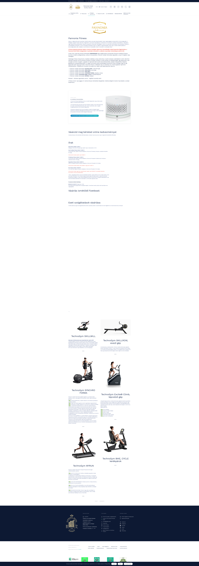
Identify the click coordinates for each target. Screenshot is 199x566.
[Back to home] (71, 7)
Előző (96, 501)
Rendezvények (118, 13)
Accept (114, 563)
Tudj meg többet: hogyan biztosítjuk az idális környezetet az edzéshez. (84, 115)
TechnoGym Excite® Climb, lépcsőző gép (115, 395)
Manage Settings (128, 563)
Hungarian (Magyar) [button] (103, 6)
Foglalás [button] (84, 13)
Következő (102, 501)
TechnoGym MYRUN (83, 465)
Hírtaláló (79, 549)
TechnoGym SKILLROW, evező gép (115, 341)
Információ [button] (110, 13)
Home (97, 6)
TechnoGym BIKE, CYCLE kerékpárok (116, 459)
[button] (126, 14)
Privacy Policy (107, 563)
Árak (70, 142)
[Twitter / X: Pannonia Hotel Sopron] (122, 7)
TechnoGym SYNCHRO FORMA (83, 391)
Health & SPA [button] (101, 13)
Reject (120, 563)
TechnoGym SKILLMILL (83, 336)
